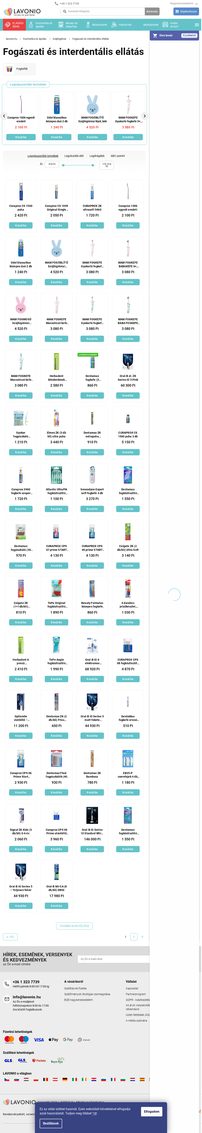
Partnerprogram (136, 994)
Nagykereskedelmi (181, 3)
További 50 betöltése (74, 926)
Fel (12, 936)
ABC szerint (118, 155)
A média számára (136, 1020)
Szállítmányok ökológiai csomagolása (87, 994)
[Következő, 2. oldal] (133, 936)
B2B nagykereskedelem (78, 1000)
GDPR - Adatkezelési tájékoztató (145, 1000)
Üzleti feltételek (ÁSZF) (139, 1015)
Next (145, 116)
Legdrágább (97, 155)
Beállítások (51, 1123)
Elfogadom (151, 1111)
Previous (4, 116)
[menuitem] (14, 25)
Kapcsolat (132, 988)
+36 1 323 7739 (26, 982)
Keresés (152, 11)
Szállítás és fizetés (75, 988)
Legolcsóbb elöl (74, 155)
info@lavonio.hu (27, 997)
